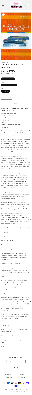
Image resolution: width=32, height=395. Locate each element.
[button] (3, 5)
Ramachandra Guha (9, 79)
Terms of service (16, 391)
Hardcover (6, 91)
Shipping (2, 73)
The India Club (10, 389)
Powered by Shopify (17, 389)
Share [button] (4, 347)
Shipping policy (24, 391)
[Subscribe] (23, 361)
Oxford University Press (10, 85)
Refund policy (25, 389)
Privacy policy (9, 391)
